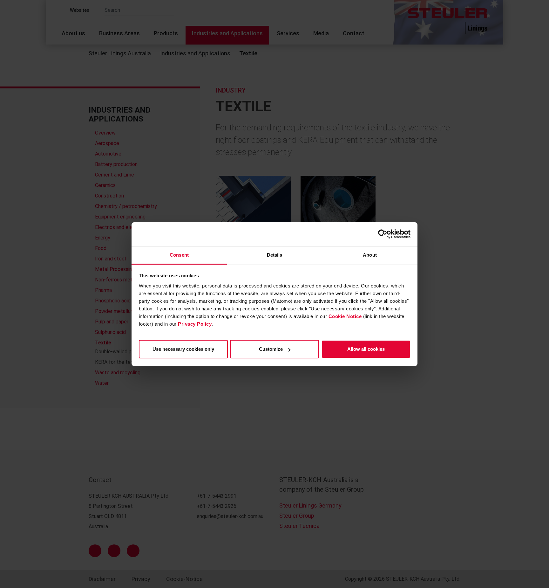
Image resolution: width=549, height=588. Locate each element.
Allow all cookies (366, 349)
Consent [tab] (179, 255)
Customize (271, 349)
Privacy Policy (195, 324)
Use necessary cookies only (183, 349)
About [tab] (370, 255)
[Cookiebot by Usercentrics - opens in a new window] (382, 234)
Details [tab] (274, 255)
